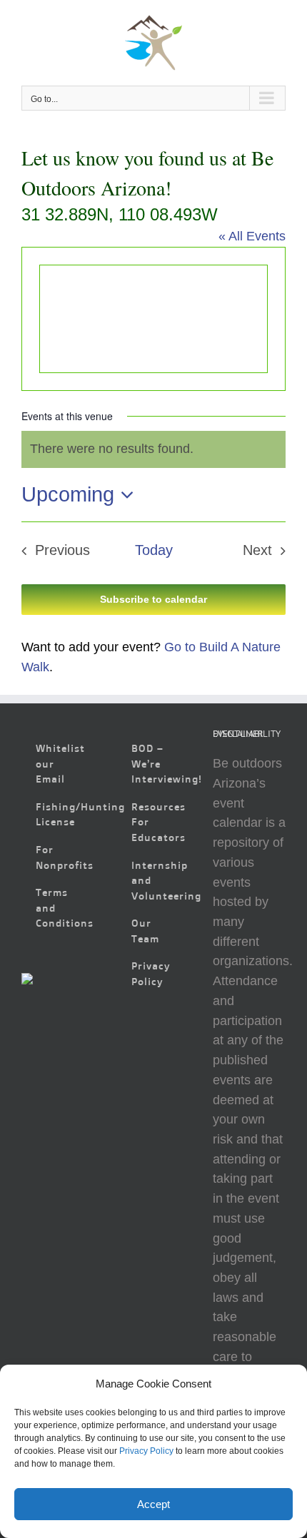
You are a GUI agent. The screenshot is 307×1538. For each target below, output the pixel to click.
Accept (153, 1504)
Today (154, 550)
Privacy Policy (146, 1451)
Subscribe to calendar (153, 599)
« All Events (252, 236)
